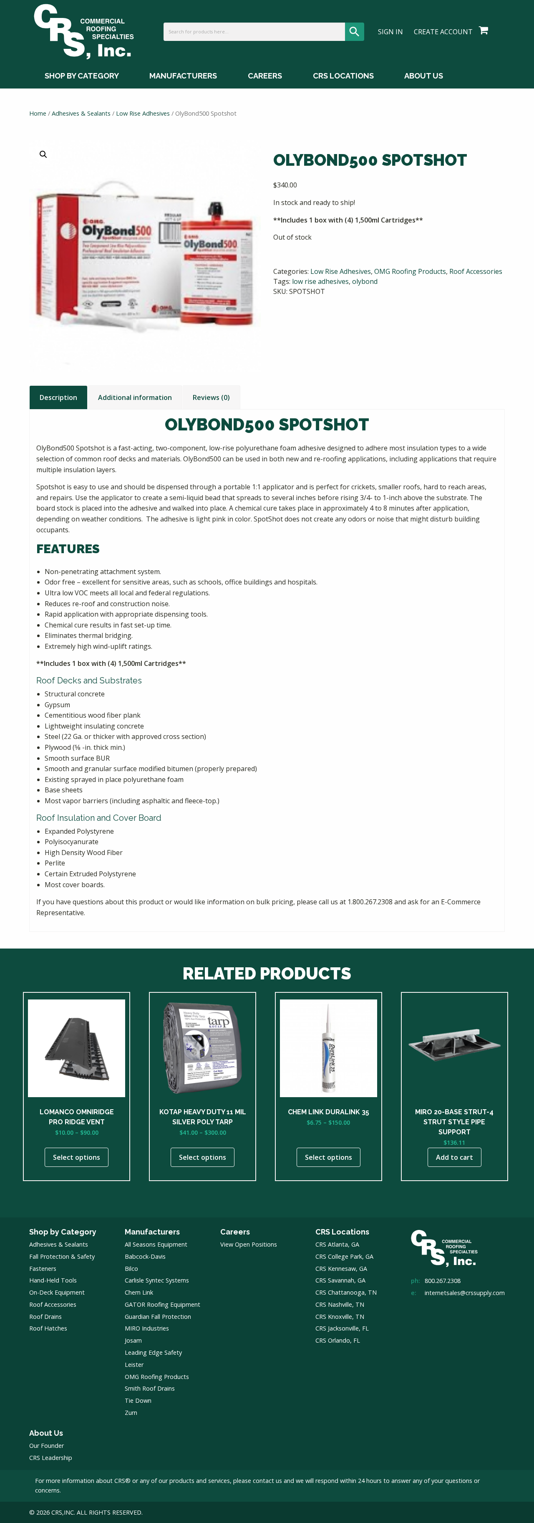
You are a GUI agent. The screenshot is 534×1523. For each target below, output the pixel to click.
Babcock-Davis (145, 1256)
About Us (423, 75)
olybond (365, 281)
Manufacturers (183, 75)
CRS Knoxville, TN (339, 1317)
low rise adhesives (320, 281)
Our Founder (46, 1446)
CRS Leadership (50, 1458)
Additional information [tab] (135, 397)
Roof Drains (45, 1317)
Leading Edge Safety (153, 1352)
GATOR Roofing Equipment (162, 1304)
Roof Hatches (48, 1328)
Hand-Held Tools (53, 1280)
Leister (134, 1365)
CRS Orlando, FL (337, 1340)
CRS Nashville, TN (339, 1304)
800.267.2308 (443, 1281)
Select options (76, 1157)
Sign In (390, 31)
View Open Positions (248, 1244)
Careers (265, 75)
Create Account (443, 31)
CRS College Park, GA (344, 1256)
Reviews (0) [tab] (211, 397)
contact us (267, 1481)
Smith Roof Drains (150, 1388)
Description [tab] (58, 397)
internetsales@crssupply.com (465, 1293)
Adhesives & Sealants (81, 113)
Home (37, 113)
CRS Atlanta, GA (337, 1244)
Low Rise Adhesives (143, 113)
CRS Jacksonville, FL (342, 1328)
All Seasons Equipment (156, 1244)
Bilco (131, 1269)
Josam (133, 1340)
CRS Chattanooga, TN (346, 1292)
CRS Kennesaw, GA (341, 1269)
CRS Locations (343, 75)
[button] (43, 154)
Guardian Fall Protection (158, 1317)
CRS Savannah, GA (340, 1280)
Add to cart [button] (454, 1157)
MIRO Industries (147, 1328)
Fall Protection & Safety (62, 1256)
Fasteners (42, 1269)
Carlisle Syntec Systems (157, 1280)
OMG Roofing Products (410, 271)
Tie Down (138, 1400)
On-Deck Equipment (57, 1292)
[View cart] (483, 30)
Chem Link (139, 1292)
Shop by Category (82, 75)
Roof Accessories (475, 271)
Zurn (131, 1413)
